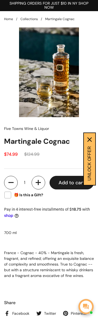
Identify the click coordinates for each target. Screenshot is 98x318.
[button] (11, 182)
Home (8, 19)
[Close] (89, 140)
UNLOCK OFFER (89, 163)
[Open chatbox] (86, 306)
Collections (29, 19)
